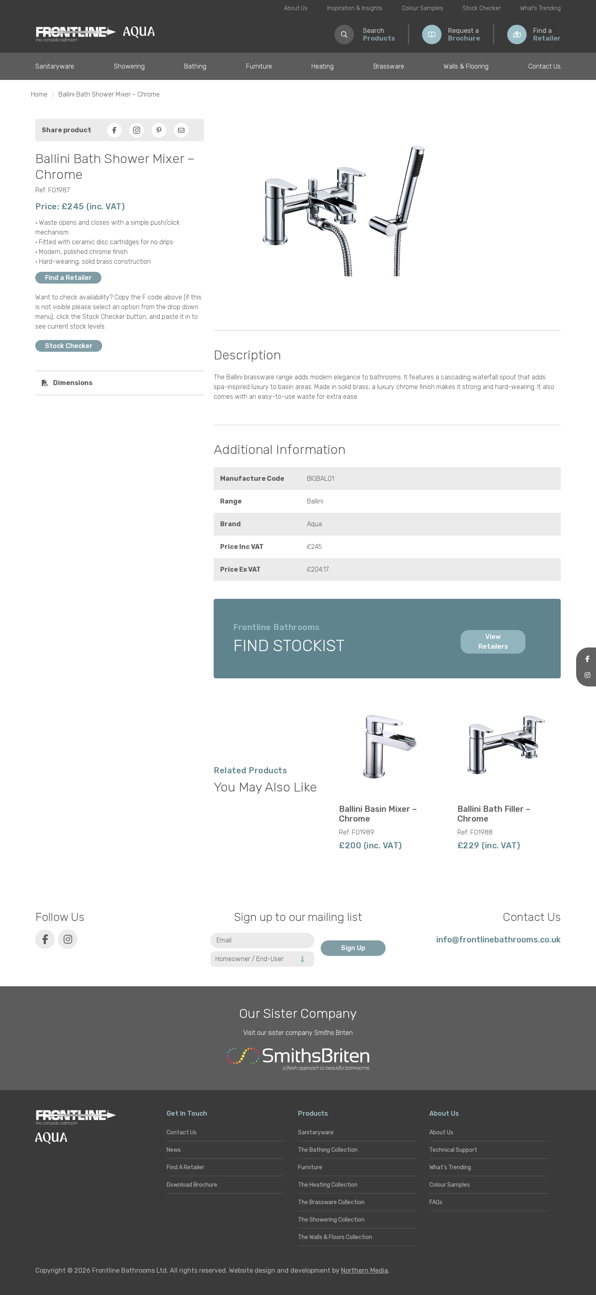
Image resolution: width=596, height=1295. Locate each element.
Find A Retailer (185, 1167)
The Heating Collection (328, 1184)
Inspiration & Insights (354, 8)
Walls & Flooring (466, 66)
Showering (129, 66)
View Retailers (493, 641)
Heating (322, 66)
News (174, 1150)
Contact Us (544, 66)
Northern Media (364, 1270)
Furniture (259, 66)
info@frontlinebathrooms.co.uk (498, 939)
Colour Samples (422, 8)
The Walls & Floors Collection (335, 1237)
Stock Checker (482, 8)
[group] (387, 776)
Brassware (388, 66)
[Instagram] (136, 130)
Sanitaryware (54, 66)
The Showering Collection (331, 1219)
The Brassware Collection (331, 1202)
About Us (296, 8)
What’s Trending (540, 8)
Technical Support (453, 1150)
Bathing (195, 66)
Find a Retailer (68, 278)
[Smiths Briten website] (298, 1059)
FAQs (435, 1202)
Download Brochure (192, 1184)
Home (39, 94)
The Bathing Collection (328, 1150)
